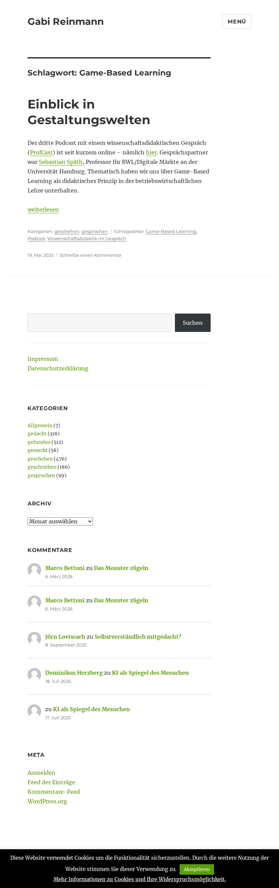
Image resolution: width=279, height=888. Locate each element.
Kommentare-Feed (54, 791)
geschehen (66, 231)
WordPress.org (47, 801)
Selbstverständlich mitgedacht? (138, 636)
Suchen (193, 322)
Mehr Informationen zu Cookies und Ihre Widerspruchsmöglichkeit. (139, 879)
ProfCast (41, 152)
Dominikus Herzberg (74, 672)
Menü (237, 21)
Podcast (36, 238)
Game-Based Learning (171, 231)
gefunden (39, 442)
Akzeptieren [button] (197, 869)
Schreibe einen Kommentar (90, 255)
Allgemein (40, 425)
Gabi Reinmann (66, 21)
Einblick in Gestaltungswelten (89, 112)
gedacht (37, 434)
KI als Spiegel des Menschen (150, 672)
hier (151, 152)
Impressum (43, 358)
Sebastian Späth (61, 161)
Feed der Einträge (51, 782)
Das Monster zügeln (121, 568)
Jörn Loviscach (65, 636)
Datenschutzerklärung (58, 368)
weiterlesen (43, 209)
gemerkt (38, 450)
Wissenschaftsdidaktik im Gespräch (86, 238)
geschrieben (42, 467)
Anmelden (41, 772)
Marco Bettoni (65, 568)
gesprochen (94, 231)
